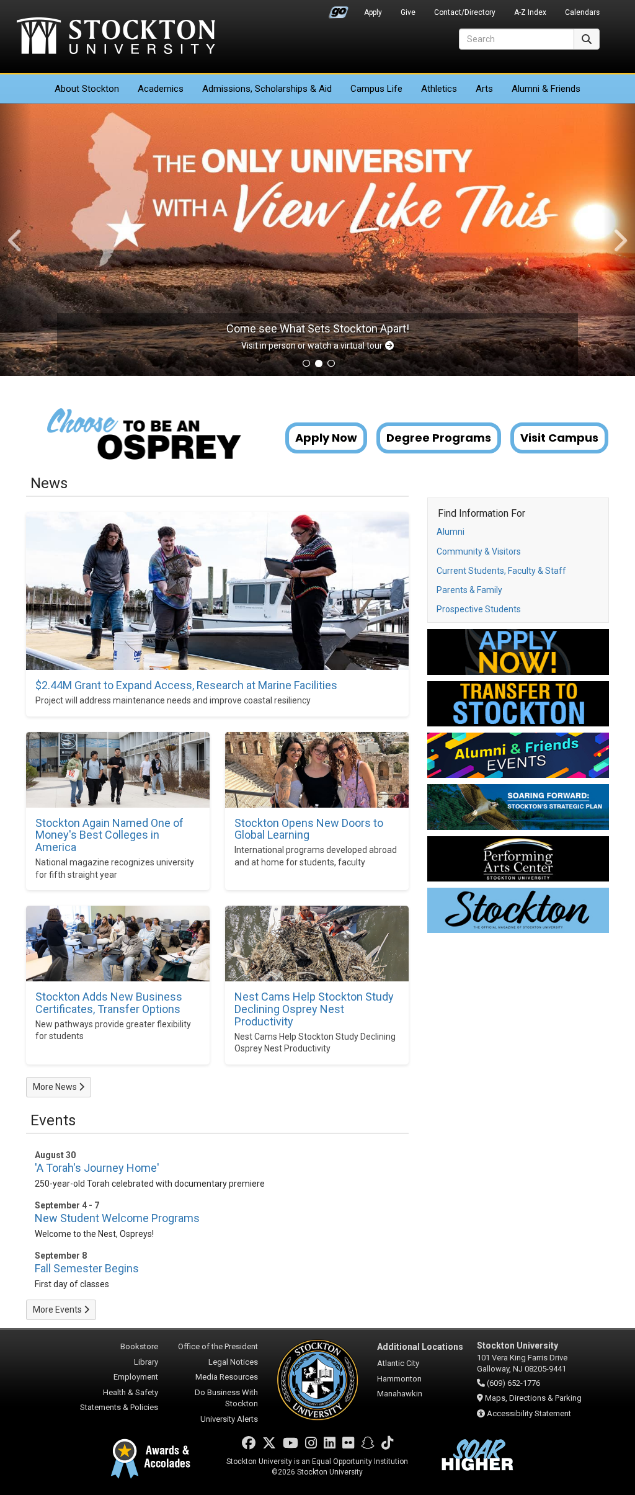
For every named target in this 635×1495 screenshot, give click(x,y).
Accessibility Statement (529, 1413)
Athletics (439, 88)
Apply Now (326, 438)
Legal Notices (233, 1362)
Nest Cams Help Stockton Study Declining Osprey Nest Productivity (314, 1009)
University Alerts (229, 1419)
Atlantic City (398, 1363)
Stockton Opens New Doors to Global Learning (308, 829)
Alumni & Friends (546, 88)
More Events (58, 1309)
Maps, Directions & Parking (533, 1398)
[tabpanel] (317, 240)
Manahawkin (399, 1393)
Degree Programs (438, 438)
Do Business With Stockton (226, 1398)
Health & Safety (130, 1392)
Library (146, 1362)
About (87, 88)
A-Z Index (530, 12)
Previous (16, 240)
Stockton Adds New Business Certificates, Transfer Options (108, 1003)
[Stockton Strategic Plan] (518, 806)
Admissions (267, 88)
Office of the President (218, 1346)
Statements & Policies (119, 1407)
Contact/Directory (464, 12)
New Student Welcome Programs (117, 1218)
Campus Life (376, 88)
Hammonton (399, 1378)
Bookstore (139, 1346)
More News (56, 1087)
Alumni (450, 532)
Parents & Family (469, 590)
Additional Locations (420, 1347)
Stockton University (116, 37)
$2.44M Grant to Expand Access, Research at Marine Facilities (186, 685)
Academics (161, 88)
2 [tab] (318, 364)
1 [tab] (306, 364)
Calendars (582, 12)
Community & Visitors (479, 551)
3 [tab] (331, 364)
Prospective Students (479, 609)
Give (408, 12)
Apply (373, 12)
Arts (484, 88)
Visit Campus (559, 438)
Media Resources (226, 1376)
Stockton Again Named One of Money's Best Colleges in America (109, 835)
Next (619, 240)
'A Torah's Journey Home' (97, 1167)
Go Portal (339, 9)
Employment (135, 1376)
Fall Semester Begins (87, 1268)
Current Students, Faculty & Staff (501, 571)
